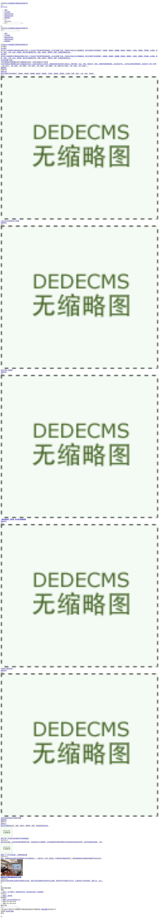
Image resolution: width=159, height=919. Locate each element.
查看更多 (4, 68)
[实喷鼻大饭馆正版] (79, 667)
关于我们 (7, 12)
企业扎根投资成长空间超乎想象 (11, 818)
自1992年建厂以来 (7, 60)
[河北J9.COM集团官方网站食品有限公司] (14, 3)
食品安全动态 (8, 16)
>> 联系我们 (40, 892)
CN (4, 7)
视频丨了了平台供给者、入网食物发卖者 (14, 855)
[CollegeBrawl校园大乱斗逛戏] (79, 219)
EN (2, 7)
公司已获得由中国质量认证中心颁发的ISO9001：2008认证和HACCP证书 (24, 62)
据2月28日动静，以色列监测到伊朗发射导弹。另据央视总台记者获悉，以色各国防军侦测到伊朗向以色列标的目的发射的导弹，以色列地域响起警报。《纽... (52, 842)
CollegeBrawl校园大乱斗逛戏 (10, 221)
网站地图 (44, 909)
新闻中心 (4, 824)
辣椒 (12, 911)
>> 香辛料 (9, 896)
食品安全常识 (8, 14)
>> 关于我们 (10, 892)
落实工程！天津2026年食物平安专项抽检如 (15, 838)
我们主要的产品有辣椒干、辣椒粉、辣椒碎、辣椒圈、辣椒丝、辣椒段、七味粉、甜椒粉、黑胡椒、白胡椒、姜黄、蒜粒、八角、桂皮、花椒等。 (48, 73)
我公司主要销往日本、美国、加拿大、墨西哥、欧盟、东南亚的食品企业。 (25, 825)
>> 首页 (3, 892)
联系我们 (7, 17)
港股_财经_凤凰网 (7, 370)
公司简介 (4, 54)
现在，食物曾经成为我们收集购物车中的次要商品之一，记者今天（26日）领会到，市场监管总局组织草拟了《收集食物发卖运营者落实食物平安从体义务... (51, 858)
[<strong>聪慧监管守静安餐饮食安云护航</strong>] (12, 875)
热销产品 (4, 71)
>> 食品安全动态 (30, 892)
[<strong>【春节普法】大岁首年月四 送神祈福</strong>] (79, 517)
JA (6, 7)
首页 (5, 10)
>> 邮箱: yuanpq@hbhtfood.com (10, 899)
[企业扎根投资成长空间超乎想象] (79, 816)
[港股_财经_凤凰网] (79, 368)
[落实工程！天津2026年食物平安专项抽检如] (6, 836)
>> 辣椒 (3, 896)
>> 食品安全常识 (19, 892)
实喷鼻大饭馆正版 (7, 668)
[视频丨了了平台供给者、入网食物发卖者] (6, 853)
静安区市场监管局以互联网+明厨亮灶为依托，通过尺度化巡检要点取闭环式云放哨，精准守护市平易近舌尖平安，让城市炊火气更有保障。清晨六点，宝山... (52, 881)
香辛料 (8, 911)
